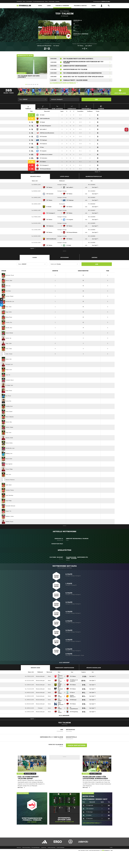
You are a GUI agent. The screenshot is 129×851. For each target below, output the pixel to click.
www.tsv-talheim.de (56, 744)
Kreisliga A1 (77, 20)
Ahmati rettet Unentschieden (75, 65)
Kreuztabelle (86, 108)
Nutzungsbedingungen (36, 847)
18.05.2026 (53, 76)
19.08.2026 (53, 62)
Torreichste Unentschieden (64, 667)
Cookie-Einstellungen (60, 847)
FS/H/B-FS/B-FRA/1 (57, 543)
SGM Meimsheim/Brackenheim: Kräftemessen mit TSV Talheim (83, 62)
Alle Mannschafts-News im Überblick (63, 82)
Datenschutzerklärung (26, 847)
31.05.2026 (53, 69)
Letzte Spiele (64, 176)
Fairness (101, 108)
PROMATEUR (19, 1)
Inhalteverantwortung (51, 847)
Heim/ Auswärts (57, 108)
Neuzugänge (64, 257)
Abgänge (94, 257)
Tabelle (28, 108)
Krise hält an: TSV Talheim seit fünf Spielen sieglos (83, 76)
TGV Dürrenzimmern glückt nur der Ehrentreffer (82, 73)
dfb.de (24, 1)
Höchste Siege (35, 667)
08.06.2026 (53, 65)
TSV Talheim (64, 722)
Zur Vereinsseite (64, 16)
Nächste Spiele (35, 176)
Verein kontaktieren (76, 745)
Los (96, 99)
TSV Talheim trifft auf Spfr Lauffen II (28, 76)
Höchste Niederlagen (93, 667)
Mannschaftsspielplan (94, 176)
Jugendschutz (43, 847)
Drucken (96, 171)
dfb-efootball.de (29, 1)
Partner (46, 1)
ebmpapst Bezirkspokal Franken (77, 538)
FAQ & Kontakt (51, 1)
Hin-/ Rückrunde (42, 108)
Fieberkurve (72, 108)
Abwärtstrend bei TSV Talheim (75, 69)
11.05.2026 (53, 80)
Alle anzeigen (64, 662)
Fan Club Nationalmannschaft (38, 1)
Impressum (19, 847)
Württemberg (66, 11)
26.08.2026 (53, 58)
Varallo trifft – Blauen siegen (75, 80)
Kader (35, 257)
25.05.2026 (53, 72)
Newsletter (57, 1)
